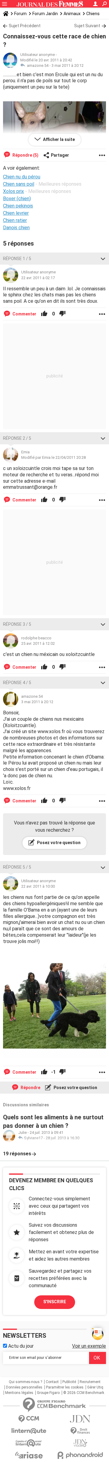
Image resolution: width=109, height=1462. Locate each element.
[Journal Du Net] (80, 1419)
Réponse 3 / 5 (17, 624)
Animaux (72, 13)
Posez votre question (58, 842)
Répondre (30, 1087)
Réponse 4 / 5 (17, 682)
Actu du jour (20, 1346)
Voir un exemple (89, 1346)
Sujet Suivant (87, 25)
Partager (60, 155)
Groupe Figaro (48, 1393)
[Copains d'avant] (28, 1443)
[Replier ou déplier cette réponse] (103, 258)
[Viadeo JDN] (80, 1443)
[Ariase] (28, 1455)
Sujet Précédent (25, 25)
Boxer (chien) (17, 198)
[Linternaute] (28, 1431)
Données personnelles (24, 1387)
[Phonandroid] (80, 1455)
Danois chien (16, 227)
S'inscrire (54, 1301)
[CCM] (28, 1419)
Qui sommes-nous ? (25, 1382)
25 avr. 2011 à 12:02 (38, 643)
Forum (20, 13)
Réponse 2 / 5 (17, 438)
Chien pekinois (18, 206)
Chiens (93, 13)
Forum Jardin (45, 13)
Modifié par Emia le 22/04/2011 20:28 (53, 457)
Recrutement (90, 1382)
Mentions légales (19, 1393)
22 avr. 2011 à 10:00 (38, 886)
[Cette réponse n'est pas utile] (62, 314)
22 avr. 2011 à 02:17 (38, 278)
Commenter (24, 314)
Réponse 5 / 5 (17, 867)
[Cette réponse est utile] (44, 314)
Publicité (69, 1382)
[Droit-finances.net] (80, 1431)
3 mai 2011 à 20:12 (67, 65)
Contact (52, 1382)
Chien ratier (15, 220)
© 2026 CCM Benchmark (83, 1393)
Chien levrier (16, 213)
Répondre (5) (25, 155)
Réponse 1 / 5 (17, 258)
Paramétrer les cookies (65, 1387)
